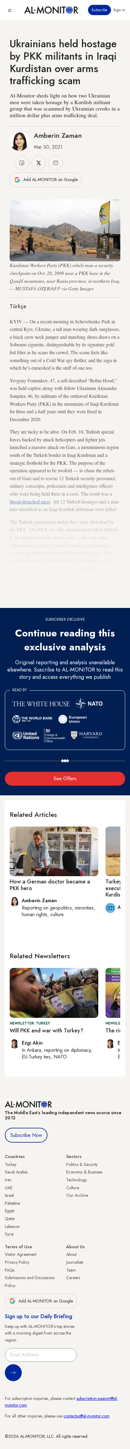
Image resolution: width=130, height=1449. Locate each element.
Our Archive (77, 1195)
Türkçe (18, 306)
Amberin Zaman (58, 135)
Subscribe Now (26, 1135)
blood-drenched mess (30, 501)
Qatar (10, 1219)
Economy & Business (84, 1172)
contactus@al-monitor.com (86, 1416)
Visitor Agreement (20, 1254)
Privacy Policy (17, 1262)
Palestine (12, 1203)
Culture (72, 1188)
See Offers (65, 778)
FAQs (10, 1270)
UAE (8, 1188)
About (71, 1254)
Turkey (10, 1164)
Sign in (119, 10)
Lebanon (12, 1226)
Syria (9, 1234)
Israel (9, 1195)
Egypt (9, 1211)
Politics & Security (82, 1164)
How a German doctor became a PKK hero (50, 885)
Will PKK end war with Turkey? (46, 1031)
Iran (8, 1180)
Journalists (74, 1262)
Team (71, 1270)
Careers (73, 1278)
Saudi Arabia (16, 1172)
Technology (76, 1180)
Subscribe (99, 10)
